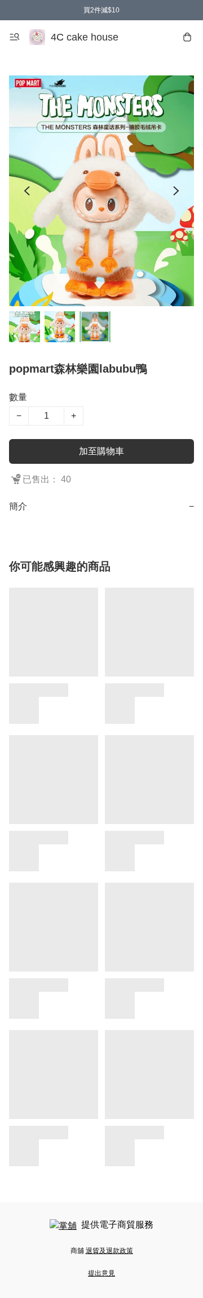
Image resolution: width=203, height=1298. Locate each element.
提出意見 (101, 1273)
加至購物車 (101, 451)
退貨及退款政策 (109, 1251)
